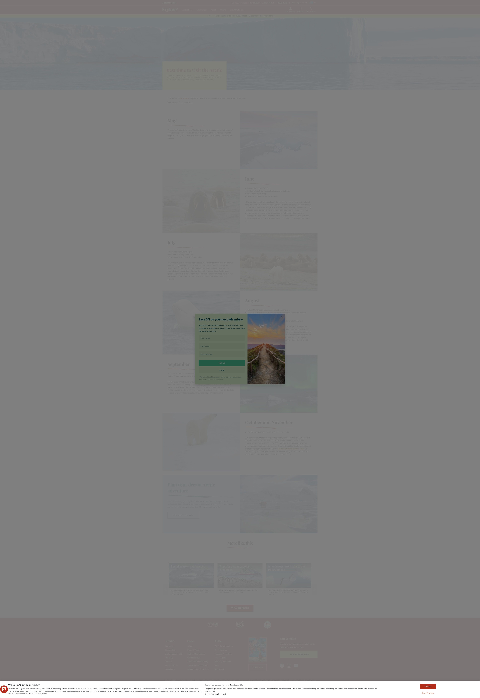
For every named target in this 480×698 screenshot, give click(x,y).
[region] (240, 689)
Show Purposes (428, 693)
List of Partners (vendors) (215, 694)
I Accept (428, 686)
